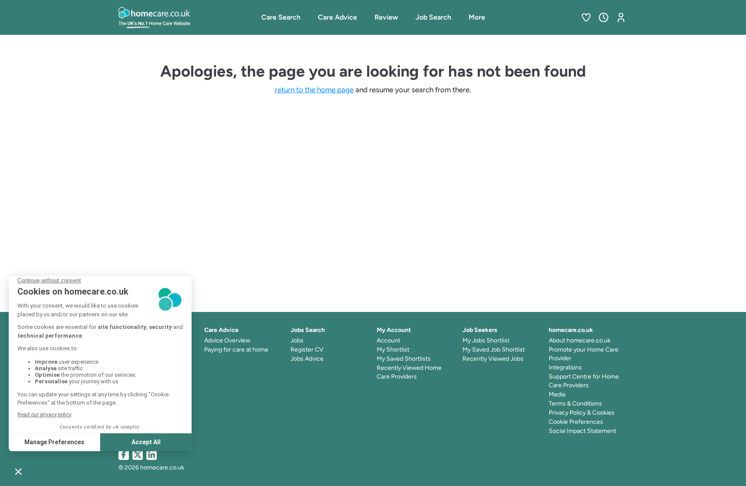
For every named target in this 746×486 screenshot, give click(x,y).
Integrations (565, 367)
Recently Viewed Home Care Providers (409, 372)
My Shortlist (393, 349)
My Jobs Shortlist (486, 340)
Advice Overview (227, 340)
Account (388, 340)
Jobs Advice (307, 358)
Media (557, 394)
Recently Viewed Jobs (492, 358)
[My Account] (621, 17)
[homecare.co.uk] (177, 17)
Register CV (307, 349)
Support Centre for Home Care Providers (584, 381)
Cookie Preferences (576, 422)
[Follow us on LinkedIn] (151, 454)
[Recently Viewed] (604, 17)
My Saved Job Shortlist (493, 349)
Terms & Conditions (575, 403)
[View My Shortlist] (586, 17)
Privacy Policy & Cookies (581, 412)
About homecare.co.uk (580, 340)
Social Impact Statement (582, 431)
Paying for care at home (236, 349)
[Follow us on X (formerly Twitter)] (137, 454)
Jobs (297, 340)
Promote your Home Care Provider (583, 354)
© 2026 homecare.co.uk (151, 467)
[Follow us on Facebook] (123, 454)
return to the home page (314, 89)
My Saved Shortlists (404, 358)
